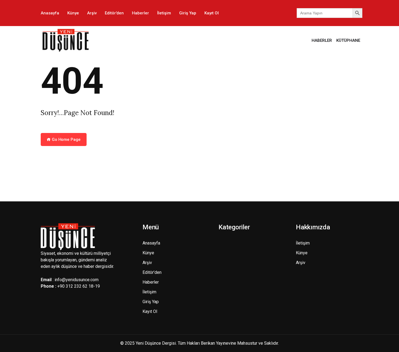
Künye (73, 13)
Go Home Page (66, 139)
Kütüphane (348, 40)
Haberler (140, 13)
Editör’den (114, 13)
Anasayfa (50, 13)
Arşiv (92, 13)
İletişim (164, 13)
